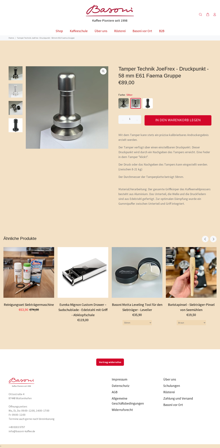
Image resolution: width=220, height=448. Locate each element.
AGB (114, 392)
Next (213, 239)
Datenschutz (120, 386)
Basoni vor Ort (173, 405)
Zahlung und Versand (178, 398)
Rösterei (169, 392)
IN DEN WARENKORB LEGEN (178, 120)
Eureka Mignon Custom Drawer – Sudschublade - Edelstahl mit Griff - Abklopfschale (83, 309)
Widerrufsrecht (122, 410)
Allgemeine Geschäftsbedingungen (128, 400)
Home (11, 38)
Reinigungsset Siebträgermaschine (29, 304)
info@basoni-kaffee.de (22, 431)
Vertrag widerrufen (110, 362)
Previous (205, 239)
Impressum (119, 379)
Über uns (169, 379)
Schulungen (171, 386)
